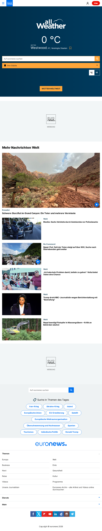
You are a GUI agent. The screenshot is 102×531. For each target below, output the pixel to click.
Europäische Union (33, 413)
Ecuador (6, 210)
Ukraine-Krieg (52, 406)
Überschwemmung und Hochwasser (43, 426)
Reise (4, 476)
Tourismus (28, 432)
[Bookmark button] (69, 48)
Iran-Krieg (34, 406)
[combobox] (51, 58)
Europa (5, 459)
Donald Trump (71, 432)
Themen (5, 453)
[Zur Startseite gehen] (9, 3)
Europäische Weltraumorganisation (51, 419)
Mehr (4, 505)
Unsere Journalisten (10, 487)
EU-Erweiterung (56, 413)
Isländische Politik (49, 432)
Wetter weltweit (51, 88)
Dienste (5, 498)
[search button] (97, 58)
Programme (58, 482)
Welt (45, 219)
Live (96, 3)
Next (4, 471)
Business (6, 465)
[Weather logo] (51, 24)
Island (70, 406)
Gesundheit (57, 471)
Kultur (55, 476)
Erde (55, 465)
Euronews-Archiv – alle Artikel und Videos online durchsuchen (73, 488)
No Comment (49, 244)
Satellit (75, 413)
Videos (5, 482)
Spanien (71, 426)
